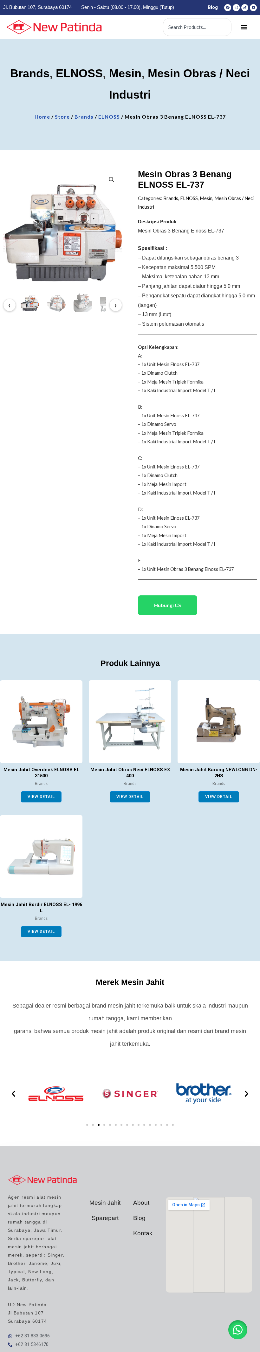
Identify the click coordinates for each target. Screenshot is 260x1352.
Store (62, 117)
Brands (29, 73)
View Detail (41, 796)
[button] (244, 27)
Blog (213, 7)
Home (42, 117)
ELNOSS (79, 73)
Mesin (125, 73)
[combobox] (197, 27)
